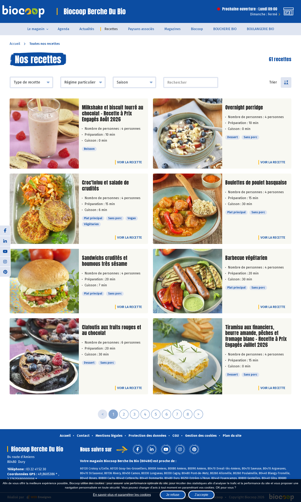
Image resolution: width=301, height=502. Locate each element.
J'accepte (201, 494)
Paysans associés (141, 29)
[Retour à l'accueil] (23, 11)
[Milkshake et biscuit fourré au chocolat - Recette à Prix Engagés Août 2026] (44, 133)
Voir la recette (129, 162)
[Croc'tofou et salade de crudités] (44, 209)
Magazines (172, 29)
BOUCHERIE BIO (224, 29)
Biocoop (197, 29)
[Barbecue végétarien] (187, 281)
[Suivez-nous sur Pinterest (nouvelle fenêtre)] (5, 271)
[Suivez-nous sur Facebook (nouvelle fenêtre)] (5, 231)
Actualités (86, 29)
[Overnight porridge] (187, 133)
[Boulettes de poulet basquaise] (187, 209)
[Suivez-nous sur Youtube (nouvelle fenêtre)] (5, 251)
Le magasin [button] (35, 29)
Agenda (63, 29)
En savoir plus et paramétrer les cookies (122, 494)
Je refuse (172, 494)
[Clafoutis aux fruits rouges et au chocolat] (44, 356)
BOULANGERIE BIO (260, 29)
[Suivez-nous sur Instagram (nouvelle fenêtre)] (5, 261)
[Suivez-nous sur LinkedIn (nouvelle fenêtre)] (5, 241)
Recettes (111, 29)
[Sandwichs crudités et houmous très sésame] (44, 281)
